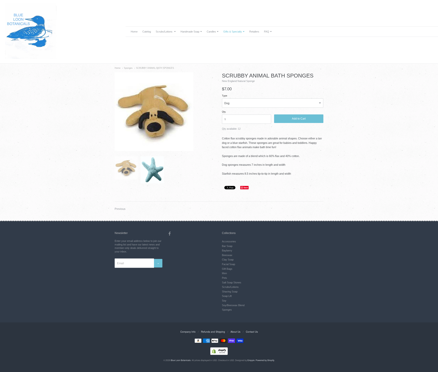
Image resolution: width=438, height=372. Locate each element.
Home (134, 31)
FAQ (266, 31)
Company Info (188, 331)
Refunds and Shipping (213, 331)
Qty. (224, 111)
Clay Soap (228, 259)
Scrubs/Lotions (164, 31)
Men (224, 273)
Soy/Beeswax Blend (233, 305)
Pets (224, 277)
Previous (120, 208)
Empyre (251, 360)
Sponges (128, 68)
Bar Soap (227, 246)
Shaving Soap (229, 291)
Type (224, 95)
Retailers (254, 31)
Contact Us (252, 331)
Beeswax (227, 255)
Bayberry (227, 250)
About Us (235, 331)
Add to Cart (299, 118)
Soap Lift (227, 296)
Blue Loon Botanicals (181, 360)
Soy (224, 300)
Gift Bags (227, 268)
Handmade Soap (190, 31)
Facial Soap (228, 264)
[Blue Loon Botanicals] (30, 57)
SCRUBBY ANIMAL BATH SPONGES (155, 68)
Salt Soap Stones (231, 282)
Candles (211, 31)
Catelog (146, 31)
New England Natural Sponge (238, 81)
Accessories (229, 241)
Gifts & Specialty (232, 31)
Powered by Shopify (265, 360)
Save (246, 187)
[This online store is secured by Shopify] (219, 354)
